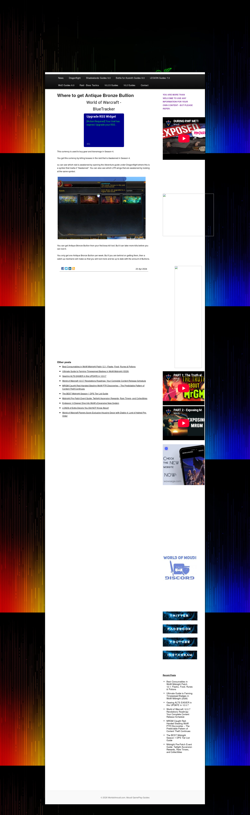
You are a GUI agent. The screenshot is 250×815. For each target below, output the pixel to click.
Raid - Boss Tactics (89, 85)
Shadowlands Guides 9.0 (98, 77)
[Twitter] (66, 268)
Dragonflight (75, 77)
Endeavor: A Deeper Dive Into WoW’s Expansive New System (90, 403)
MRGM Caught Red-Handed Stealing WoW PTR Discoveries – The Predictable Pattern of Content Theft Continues (178, 726)
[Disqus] (104, 317)
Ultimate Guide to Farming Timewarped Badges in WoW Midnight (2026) (95, 371)
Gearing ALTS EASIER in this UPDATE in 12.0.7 (84, 375)
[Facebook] (62, 268)
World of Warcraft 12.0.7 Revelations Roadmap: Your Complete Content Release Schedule (104, 380)
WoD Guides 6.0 (66, 85)
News (61, 77)
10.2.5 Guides (111, 85)
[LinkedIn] (70, 268)
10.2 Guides (129, 85)
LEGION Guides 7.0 (160, 77)
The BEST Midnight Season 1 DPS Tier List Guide (85, 393)
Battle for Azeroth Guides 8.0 (130, 77)
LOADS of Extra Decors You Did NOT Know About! (85, 407)
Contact (144, 85)
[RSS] (73, 268)
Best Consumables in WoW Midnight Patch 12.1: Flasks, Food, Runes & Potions (99, 366)
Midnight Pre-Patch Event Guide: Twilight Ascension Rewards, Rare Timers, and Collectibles (104, 398)
